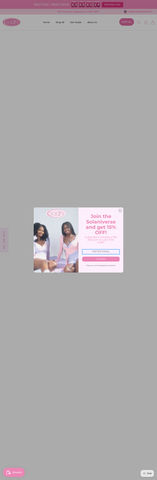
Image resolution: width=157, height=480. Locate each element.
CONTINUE (101, 259)
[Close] (120, 210)
